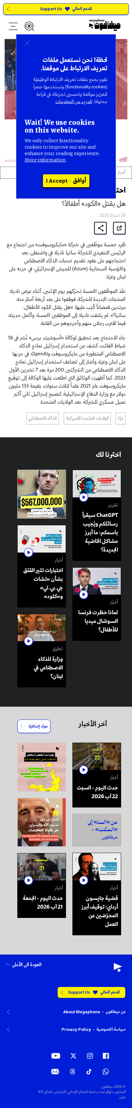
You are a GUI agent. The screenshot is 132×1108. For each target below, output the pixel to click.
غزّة (120, 418)
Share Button (100, 228)
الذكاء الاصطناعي (43, 418)
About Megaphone (81, 1011)
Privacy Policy (76, 1029)
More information (45, 160)
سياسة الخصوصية (111, 1029)
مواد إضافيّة (38, 726)
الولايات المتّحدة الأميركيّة (87, 418)
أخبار (121, 172)
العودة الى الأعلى (27, 965)
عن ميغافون (116, 1012)
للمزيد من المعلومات (73, 101)
